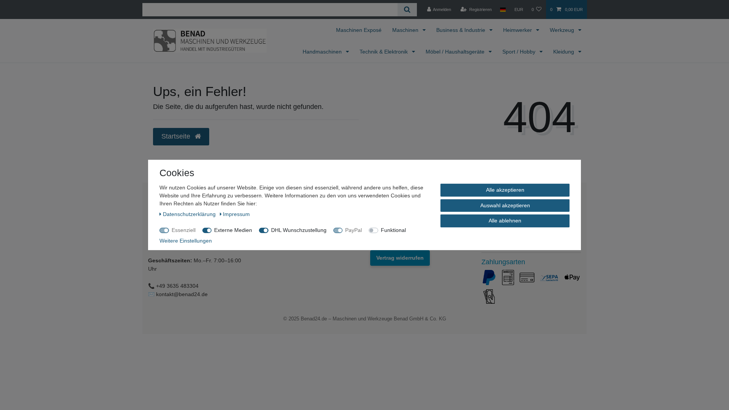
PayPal (353, 230)
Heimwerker (518, 30)
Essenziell (184, 230)
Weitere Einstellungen (185, 241)
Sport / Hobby (519, 52)
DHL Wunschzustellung (299, 230)
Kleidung (564, 52)
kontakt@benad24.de (182, 294)
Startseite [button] (176, 136)
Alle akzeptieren (505, 190)
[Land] (503, 9)
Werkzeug (563, 30)
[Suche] (407, 9)
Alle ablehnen (505, 221)
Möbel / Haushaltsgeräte (456, 52)
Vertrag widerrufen (400, 258)
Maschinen (406, 30)
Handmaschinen (323, 52)
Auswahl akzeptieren (505, 205)
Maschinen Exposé (359, 30)
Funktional (393, 230)
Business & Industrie (461, 30)
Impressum (236, 214)
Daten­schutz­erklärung (190, 214)
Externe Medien (233, 230)
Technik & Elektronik (384, 52)
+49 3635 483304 (177, 286)
